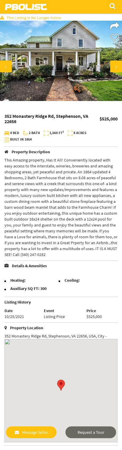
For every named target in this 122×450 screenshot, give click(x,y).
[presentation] (6, 66)
